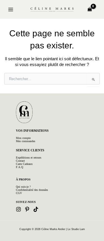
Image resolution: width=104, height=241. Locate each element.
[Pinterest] (27, 209)
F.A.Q (19, 167)
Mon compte (23, 138)
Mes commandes (25, 141)
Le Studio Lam (76, 229)
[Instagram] (18, 209)
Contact (20, 160)
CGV (19, 193)
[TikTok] (35, 209)
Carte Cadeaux (24, 163)
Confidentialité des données (32, 189)
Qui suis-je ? (23, 186)
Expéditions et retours (28, 157)
